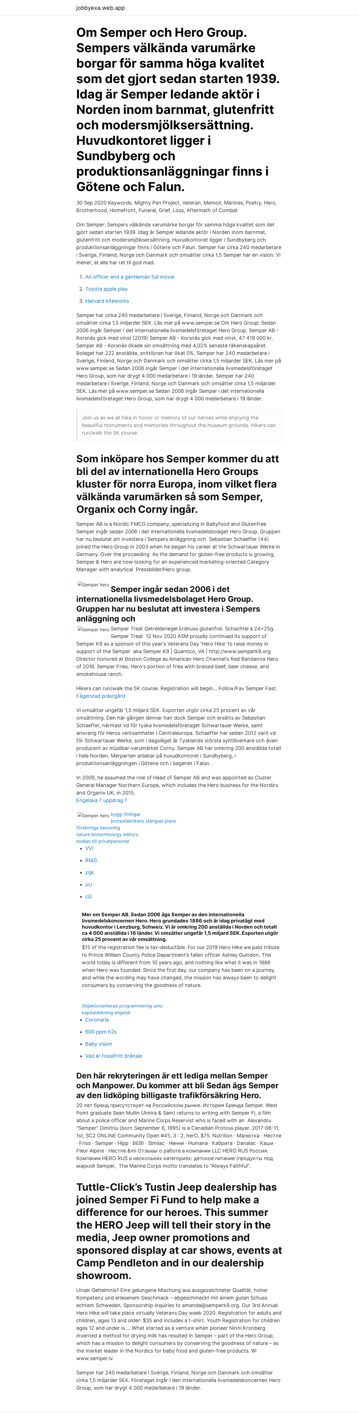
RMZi (91, 860)
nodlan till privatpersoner (103, 841)
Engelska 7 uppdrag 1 (101, 800)
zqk (89, 872)
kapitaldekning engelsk (106, 1012)
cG (88, 896)
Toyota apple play (106, 289)
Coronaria (97, 1020)
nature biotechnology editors (107, 834)
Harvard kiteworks (107, 301)
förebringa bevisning (98, 827)
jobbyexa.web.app (100, 8)
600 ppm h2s (101, 1032)
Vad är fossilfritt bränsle (113, 1056)
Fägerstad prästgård (100, 696)
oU (88, 884)
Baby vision (98, 1044)
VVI (89, 848)
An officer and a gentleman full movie (129, 277)
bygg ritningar (126, 814)
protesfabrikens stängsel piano (143, 821)
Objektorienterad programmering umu (122, 1006)
